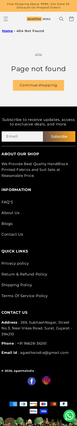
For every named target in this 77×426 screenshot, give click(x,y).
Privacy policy (15, 263)
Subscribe (59, 136)
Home (7, 31)
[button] (5, 19)
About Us (10, 213)
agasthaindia (24, 370)
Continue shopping (38, 85)
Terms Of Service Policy (24, 296)
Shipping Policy (16, 285)
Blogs (7, 223)
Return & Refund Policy (24, 274)
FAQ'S (7, 202)
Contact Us (12, 234)
